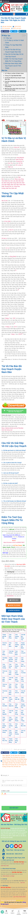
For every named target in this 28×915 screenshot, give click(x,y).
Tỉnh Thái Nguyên (4, 712)
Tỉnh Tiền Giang (22, 659)
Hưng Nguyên (20, 157)
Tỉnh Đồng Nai (16, 740)
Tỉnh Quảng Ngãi (17, 644)
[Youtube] (16, 846)
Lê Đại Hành (7, 221)
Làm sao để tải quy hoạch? (11, 473)
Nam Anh (18, 181)
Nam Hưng (13, 182)
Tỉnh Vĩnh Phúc (10, 636)
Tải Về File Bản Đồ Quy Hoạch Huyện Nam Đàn (13, 51)
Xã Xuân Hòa (9, 766)
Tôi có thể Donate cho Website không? (14, 501)
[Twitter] (12, 846)
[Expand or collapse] (25, 35)
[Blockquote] (13, 785)
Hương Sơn (19, 161)
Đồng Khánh (13, 256)
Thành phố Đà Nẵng (11, 740)
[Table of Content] (23, 35)
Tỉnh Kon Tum (16, 686)
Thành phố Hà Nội (4, 636)
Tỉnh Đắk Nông (16, 706)
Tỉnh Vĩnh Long (22, 679)
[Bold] (2, 785)
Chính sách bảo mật (8, 860)
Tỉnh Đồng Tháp (22, 686)
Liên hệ (5, 879)
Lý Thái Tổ (10, 230)
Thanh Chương (19, 159)
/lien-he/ (22, 882)
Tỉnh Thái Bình (10, 672)
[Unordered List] (12, 785)
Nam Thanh (19, 184)
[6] (22, 333)
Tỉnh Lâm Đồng (16, 712)
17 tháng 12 (8, 327)
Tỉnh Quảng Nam (17, 636)
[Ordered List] (10, 785)
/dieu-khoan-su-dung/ (8, 876)
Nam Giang (7, 182)
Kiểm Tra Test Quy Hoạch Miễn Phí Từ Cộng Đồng (14, 60)
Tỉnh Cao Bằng (3, 653)
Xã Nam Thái (12, 763)
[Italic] (4, 785)
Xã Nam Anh (8, 759)
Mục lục (9, 38)
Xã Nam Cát (15, 759)
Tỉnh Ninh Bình (10, 692)
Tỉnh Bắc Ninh (10, 644)
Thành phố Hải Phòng (11, 659)
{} (19, 785)
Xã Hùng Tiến (9, 757)
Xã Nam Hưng (6, 761)
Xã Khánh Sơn (17, 757)
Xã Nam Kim (13, 761)
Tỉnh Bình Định (16, 653)
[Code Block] (15, 785)
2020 (19, 334)
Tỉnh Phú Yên (16, 659)
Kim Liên (13, 181)
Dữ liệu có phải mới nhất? (10, 483)
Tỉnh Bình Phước (16, 719)
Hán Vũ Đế (4, 200)
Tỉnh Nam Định (10, 686)
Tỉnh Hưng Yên (10, 666)
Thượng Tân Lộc (9, 186)
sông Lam (16, 147)
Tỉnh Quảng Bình (10, 719)
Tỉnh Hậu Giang (22, 712)
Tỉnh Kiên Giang (22, 699)
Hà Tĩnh (21, 163)
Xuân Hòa (8, 188)
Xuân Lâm (14, 188)
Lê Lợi (7, 248)
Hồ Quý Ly (4, 238)
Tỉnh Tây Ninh (16, 725)
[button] (1, 14)
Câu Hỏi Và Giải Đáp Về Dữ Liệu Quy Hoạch (14, 55)
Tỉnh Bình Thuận (17, 679)
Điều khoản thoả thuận (9, 868)
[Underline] (6, 785)
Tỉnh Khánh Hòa (17, 666)
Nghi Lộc (10, 167)
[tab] (14, 450)
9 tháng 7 (7, 318)
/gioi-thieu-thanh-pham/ (19, 896)
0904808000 (10, 596)
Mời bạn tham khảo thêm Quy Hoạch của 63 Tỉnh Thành (13, 66)
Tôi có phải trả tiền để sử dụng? (12, 462)
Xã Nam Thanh (20, 763)
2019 (15, 327)
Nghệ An (7, 755)
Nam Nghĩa (7, 184)
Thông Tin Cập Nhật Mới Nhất (13, 46)
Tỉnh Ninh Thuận (17, 672)
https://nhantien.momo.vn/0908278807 (14, 542)
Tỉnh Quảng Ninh (4, 725)
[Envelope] (20, 846)
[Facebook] (7, 846)
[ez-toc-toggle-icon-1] (22, 35)
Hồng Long (17, 179)
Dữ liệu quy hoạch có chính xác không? (14, 450)
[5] (14, 323)
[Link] (17, 785)
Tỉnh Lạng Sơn (3, 719)
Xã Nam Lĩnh (20, 761)
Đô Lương (18, 165)
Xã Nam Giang (23, 759)
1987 (14, 318)
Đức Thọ (10, 163)
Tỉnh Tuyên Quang (4, 666)
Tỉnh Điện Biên (3, 679)
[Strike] (8, 785)
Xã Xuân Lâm (17, 766)
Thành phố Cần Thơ (23, 706)
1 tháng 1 (12, 334)
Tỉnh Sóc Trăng (22, 719)
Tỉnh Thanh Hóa (10, 699)
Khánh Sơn (7, 181)
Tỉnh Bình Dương (17, 732)
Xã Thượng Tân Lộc (13, 764)
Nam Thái (13, 184)
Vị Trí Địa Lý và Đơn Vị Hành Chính (14, 41)
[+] (21, 785)
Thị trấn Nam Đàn (15, 755)
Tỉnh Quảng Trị (10, 725)
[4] (15, 270)
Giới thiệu (5, 885)
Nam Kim (19, 182)
